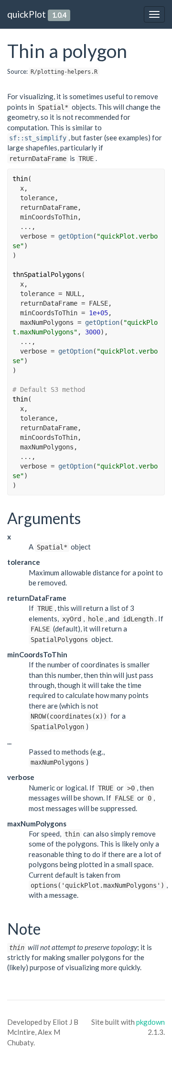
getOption (75, 236)
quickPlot (26, 14)
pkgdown (150, 1022)
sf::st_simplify (37, 138)
